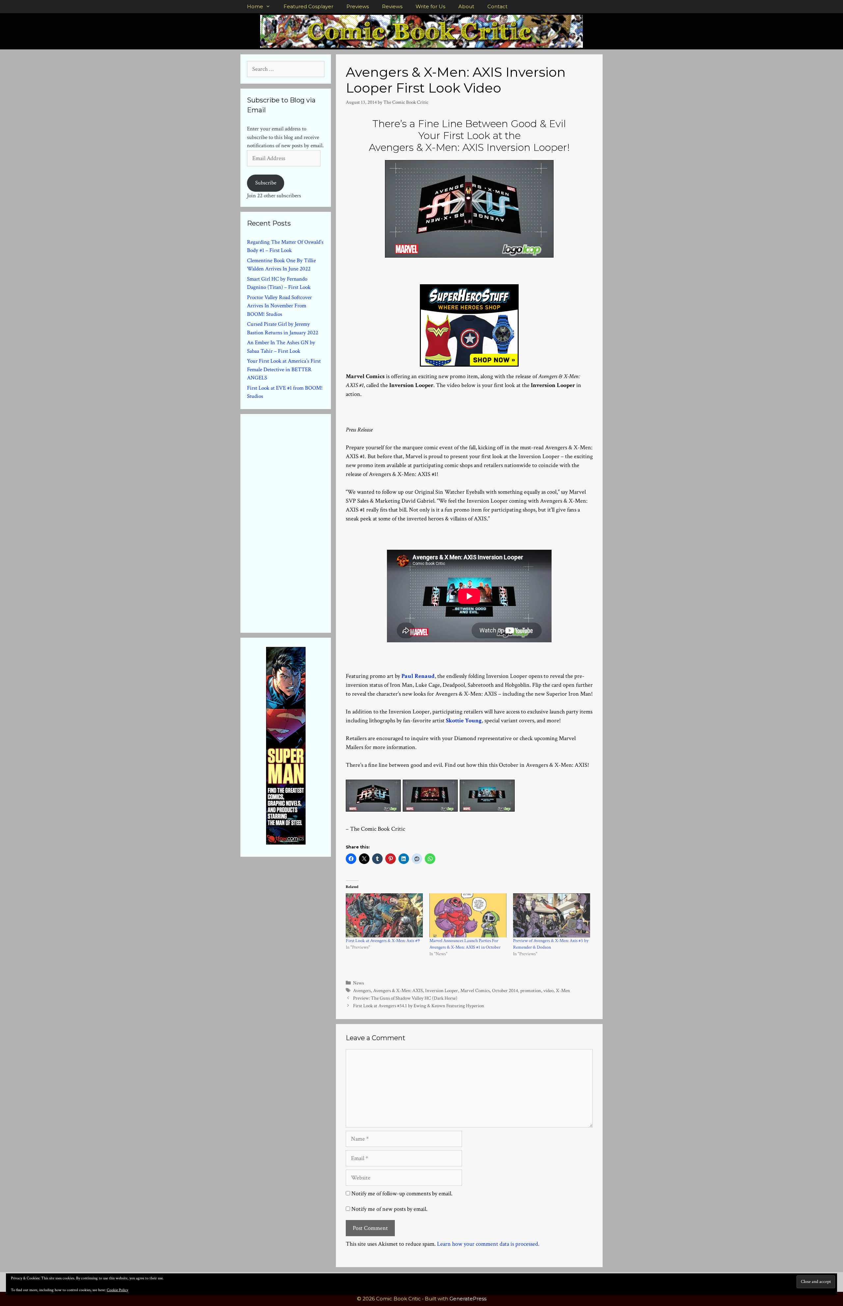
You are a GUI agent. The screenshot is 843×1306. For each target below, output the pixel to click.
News (358, 983)
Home (255, 6)
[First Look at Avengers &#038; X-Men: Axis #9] (384, 915)
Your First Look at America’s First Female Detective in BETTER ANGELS (284, 369)
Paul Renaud (418, 676)
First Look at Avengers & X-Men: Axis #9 (383, 941)
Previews (357, 6)
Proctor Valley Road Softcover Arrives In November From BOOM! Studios (279, 306)
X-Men (563, 990)
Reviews (392, 6)
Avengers (362, 990)
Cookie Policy (117, 1290)
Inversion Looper (441, 990)
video (548, 990)
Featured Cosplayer (308, 6)
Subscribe (265, 182)
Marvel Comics (475, 990)
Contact (497, 6)
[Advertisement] (296, 522)
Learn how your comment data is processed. (488, 1244)
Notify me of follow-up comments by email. (401, 1193)
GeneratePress (467, 1298)
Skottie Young (464, 720)
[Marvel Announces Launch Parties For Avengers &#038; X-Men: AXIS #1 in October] (467, 915)
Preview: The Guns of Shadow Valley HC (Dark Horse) (405, 998)
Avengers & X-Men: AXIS (398, 990)
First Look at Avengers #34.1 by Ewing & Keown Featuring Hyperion (418, 1005)
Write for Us (430, 6)
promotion (530, 990)
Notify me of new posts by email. (389, 1209)
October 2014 (505, 990)
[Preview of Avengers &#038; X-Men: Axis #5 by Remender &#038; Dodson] (551, 915)
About (466, 6)
